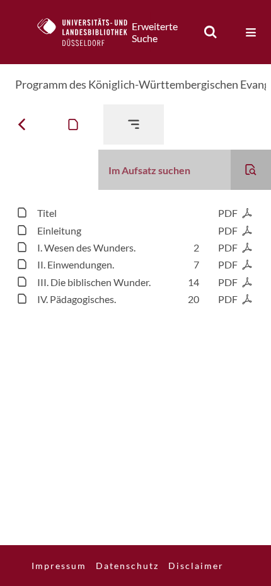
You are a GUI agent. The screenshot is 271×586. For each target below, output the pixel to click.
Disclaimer (196, 565)
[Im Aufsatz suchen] (251, 170)
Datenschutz (127, 565)
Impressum (59, 565)
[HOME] (89, 32)
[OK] (210, 32)
